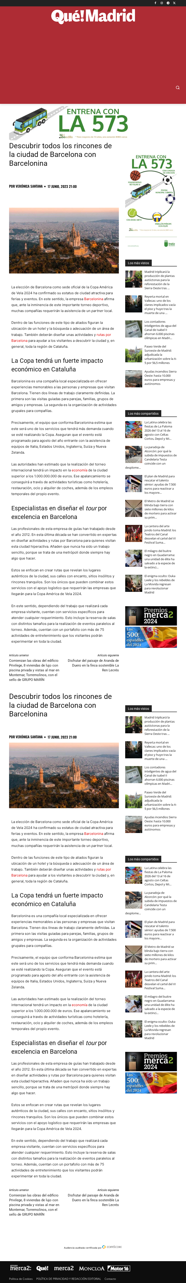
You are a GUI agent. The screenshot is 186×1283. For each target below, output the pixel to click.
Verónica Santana (29, 186)
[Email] (76, 196)
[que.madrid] (93, 17)
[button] (177, 87)
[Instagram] (161, 3)
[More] (87, 196)
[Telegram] (168, 3)
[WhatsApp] (44, 196)
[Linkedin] (65, 196)
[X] (174, 3)
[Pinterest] (34, 196)
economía (79, 470)
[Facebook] (155, 3)
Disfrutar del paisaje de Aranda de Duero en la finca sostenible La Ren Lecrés (93, 665)
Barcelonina (93, 299)
